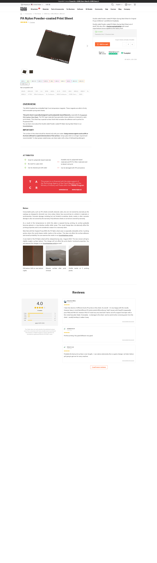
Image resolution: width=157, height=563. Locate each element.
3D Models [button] (89, 9)
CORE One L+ (94, 1)
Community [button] (99, 9)
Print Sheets (38, 13)
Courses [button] (113, 9)
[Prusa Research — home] (23, 9)
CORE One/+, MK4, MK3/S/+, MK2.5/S (54, 13)
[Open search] (112, 4)
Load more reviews (99, 367)
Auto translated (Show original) (128, 321)
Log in (36, 323)
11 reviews (32, 22)
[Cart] (135, 4)
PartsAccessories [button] (57, 9)
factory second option (114, 26)
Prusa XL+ (72, 1)
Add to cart (104, 44)
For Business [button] (71, 9)
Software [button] (80, 9)
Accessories (28, 13)
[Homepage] (21, 14)
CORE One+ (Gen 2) (83, 1)
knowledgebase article (50, 243)
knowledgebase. (28, 126)
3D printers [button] (35, 9)
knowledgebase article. (66, 235)
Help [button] (106, 9)
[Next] (87, 46)
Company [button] (127, 9)
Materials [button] (46, 9)
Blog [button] (119, 9)
